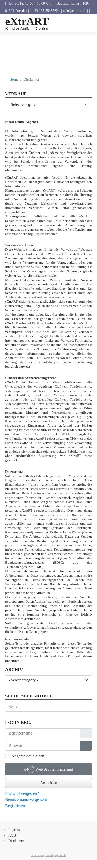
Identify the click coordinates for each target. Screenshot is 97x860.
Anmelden (48, 783)
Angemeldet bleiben (27, 756)
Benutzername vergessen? (26, 799)
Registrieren (15, 806)
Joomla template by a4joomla (48, 855)
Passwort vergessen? (22, 793)
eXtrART (27, 21)
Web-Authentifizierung (53, 769)
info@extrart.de (29, 619)
